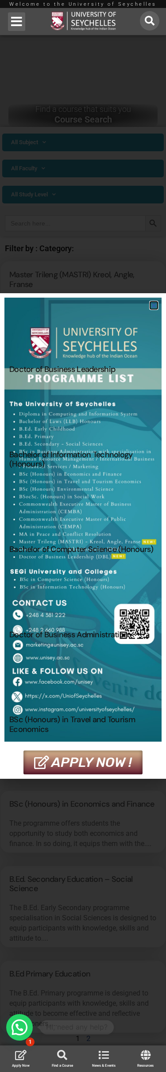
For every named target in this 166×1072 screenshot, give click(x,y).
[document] (83, 536)
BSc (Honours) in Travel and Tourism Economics (72, 724)
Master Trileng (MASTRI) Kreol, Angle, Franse (71, 279)
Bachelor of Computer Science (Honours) (81, 549)
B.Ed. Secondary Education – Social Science (71, 884)
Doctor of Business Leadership (62, 369)
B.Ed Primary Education (49, 974)
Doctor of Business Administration (68, 634)
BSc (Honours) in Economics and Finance (81, 804)
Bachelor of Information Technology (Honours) (71, 459)
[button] (16, 21)
